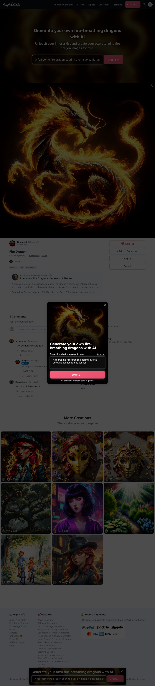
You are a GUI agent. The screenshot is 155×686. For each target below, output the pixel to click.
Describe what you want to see (67, 354)
